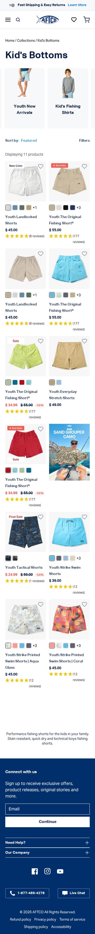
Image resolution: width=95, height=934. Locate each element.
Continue (47, 822)
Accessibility (61, 927)
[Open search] (18, 19)
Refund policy (20, 919)
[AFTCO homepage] (47, 19)
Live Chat (77, 893)
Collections (26, 40)
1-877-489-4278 (31, 893)
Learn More (77, 5)
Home (10, 40)
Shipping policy (36, 927)
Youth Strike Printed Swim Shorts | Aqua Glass (22, 661)
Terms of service (72, 919)
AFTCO (38, 912)
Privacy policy (45, 919)
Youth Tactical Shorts (23, 567)
